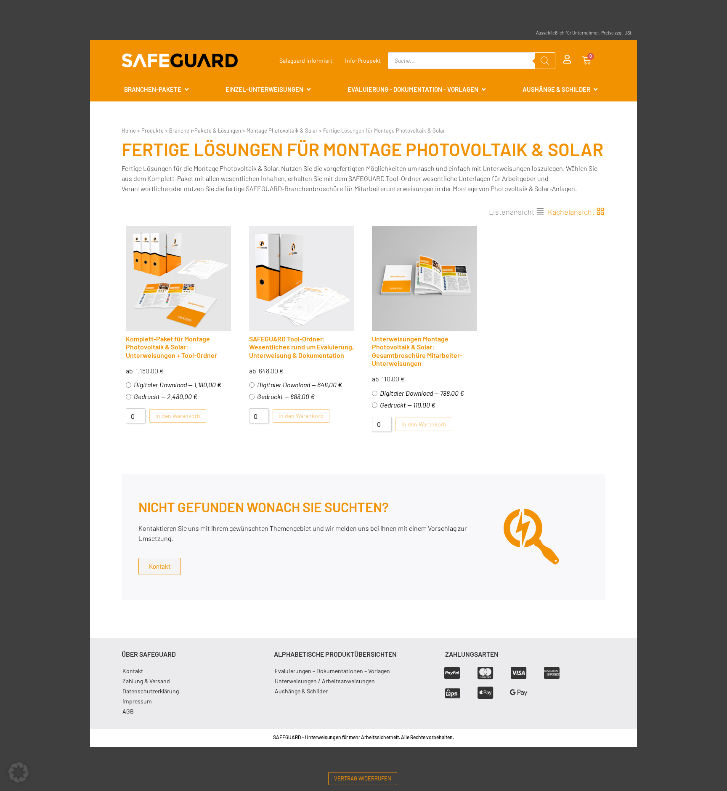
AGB (128, 711)
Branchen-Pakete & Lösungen (205, 130)
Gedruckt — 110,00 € (407, 404)
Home (129, 130)
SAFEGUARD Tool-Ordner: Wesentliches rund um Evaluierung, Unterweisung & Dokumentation (301, 347)
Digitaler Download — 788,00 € (422, 393)
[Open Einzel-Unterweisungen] (308, 89)
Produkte (152, 130)
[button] (18, 772)
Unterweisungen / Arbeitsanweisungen (325, 680)
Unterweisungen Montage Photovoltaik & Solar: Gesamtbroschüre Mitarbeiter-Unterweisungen (417, 351)
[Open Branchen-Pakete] (186, 89)
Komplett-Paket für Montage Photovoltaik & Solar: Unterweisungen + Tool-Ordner (171, 347)
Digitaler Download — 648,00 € (299, 384)
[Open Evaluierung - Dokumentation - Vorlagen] (483, 89)
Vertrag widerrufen (362, 778)
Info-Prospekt (363, 60)
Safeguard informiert (305, 60)
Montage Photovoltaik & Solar (282, 130)
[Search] (544, 60)
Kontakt (132, 670)
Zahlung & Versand (146, 680)
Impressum (137, 701)
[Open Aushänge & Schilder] (595, 89)
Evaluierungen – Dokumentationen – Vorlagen (332, 670)
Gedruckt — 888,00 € (286, 396)
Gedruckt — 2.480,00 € (165, 396)
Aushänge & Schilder (301, 691)
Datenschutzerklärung (150, 691)
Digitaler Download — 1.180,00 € (177, 384)
